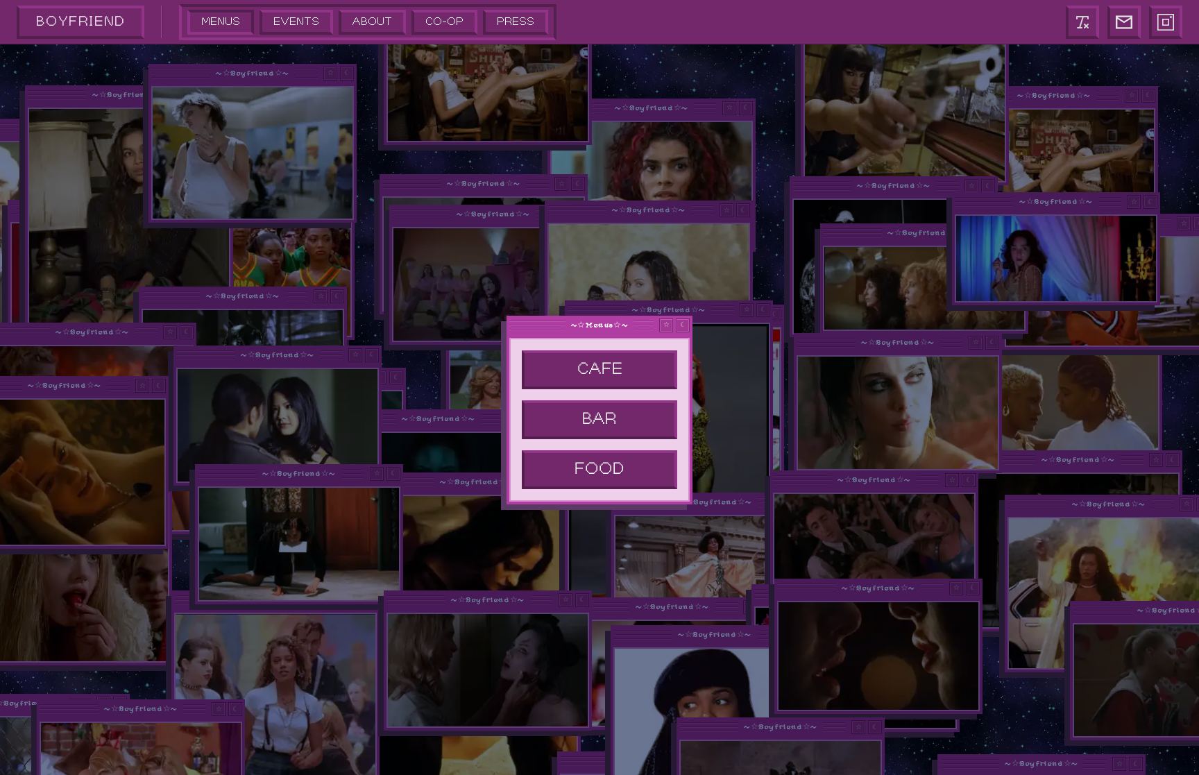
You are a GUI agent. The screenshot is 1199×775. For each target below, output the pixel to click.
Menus (220, 22)
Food (599, 469)
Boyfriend (80, 21)
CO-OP (444, 22)
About (372, 22)
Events (296, 22)
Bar (599, 419)
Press (515, 22)
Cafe (599, 369)
